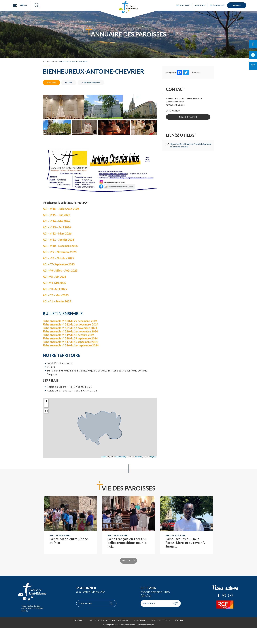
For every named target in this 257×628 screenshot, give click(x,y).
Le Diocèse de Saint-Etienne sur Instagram (224, 595)
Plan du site (140, 620)
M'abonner (85, 603)
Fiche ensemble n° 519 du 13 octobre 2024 (68, 334)
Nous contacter (188, 117)
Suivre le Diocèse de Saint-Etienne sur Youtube (253, 66)
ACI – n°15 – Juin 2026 (56, 215)
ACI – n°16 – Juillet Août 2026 (61, 208)
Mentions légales (161, 620)
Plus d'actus (128, 560)
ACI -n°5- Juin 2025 (55, 276)
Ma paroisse (182, 5)
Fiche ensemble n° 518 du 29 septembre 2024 (70, 338)
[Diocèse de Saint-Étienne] (128, 7)
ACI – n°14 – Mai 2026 (56, 221)
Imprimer (196, 72)
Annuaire (199, 5)
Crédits (179, 620)
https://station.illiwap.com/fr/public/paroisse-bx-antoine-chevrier (191, 145)
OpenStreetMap (120, 457)
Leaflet (103, 457)
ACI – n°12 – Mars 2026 (57, 233)
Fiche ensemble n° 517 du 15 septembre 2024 (70, 341)
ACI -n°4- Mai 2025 (54, 282)
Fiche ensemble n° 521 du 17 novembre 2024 (70, 327)
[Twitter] (186, 72)
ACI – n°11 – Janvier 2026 (58, 239)
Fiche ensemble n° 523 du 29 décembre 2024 (70, 321)
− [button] (46, 405)
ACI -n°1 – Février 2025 (57, 301)
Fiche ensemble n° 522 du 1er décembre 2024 (70, 324)
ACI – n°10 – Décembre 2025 (60, 245)
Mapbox (153, 457)
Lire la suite (70, 525)
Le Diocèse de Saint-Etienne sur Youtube (230, 595)
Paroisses (55, 62)
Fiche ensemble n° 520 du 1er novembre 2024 (70, 331)
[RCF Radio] (225, 604)
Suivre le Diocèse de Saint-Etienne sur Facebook (253, 44)
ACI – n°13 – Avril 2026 (57, 227)
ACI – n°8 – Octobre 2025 (58, 258)
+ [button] (46, 401)
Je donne (237, 5)
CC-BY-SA (138, 457)
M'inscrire (149, 603)
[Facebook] (179, 72)
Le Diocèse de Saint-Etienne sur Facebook (218, 595)
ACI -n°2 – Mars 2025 (56, 295)
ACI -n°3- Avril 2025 (55, 289)
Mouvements (217, 5)
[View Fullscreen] (46, 411)
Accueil (46, 62)
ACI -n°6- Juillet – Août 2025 (60, 270)
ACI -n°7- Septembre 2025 (59, 264)
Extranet (79, 620)
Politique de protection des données (108, 620)
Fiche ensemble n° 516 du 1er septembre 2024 (71, 345)
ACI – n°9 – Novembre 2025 (60, 252)
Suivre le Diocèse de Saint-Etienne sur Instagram (253, 55)
